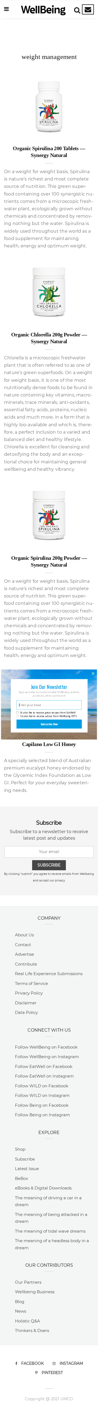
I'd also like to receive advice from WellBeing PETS (48, 716)
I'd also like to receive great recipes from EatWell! (47, 712)
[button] (49, 686)
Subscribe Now (49, 724)
